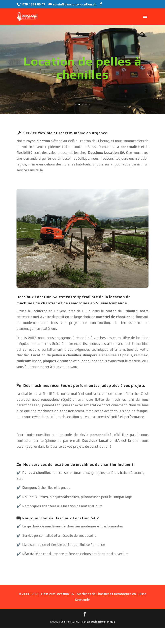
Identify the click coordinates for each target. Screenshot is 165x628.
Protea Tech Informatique (98, 621)
